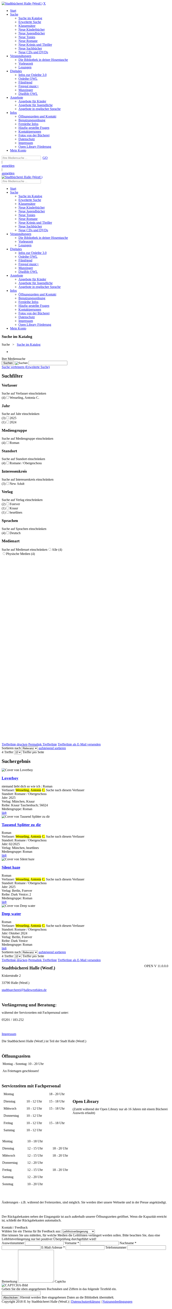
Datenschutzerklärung (85, 1301)
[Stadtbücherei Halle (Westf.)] (22, 3)
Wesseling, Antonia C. (24, 397)
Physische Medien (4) (20, 554)
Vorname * (72, 1243)
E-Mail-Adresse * (53, 1247)
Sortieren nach (11, 748)
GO (45, 158)
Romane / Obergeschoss (26, 463)
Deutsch (15, 533)
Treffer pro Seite (33, 752)
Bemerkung (9, 1281)
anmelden (8, 165)
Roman (14, 443)
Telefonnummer (115, 1247)
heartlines (16, 512)
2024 (13, 422)
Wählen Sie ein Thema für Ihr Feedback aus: (31, 1231)
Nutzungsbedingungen (117, 1301)
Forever (15, 504)
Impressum (9, 1034)
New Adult (17, 483)
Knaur (14, 508)
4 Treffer (7, 752)
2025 (13, 418)
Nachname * (128, 1243)
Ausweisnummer (13, 1243)
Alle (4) (57, 549)
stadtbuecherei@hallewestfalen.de (24, 990)
